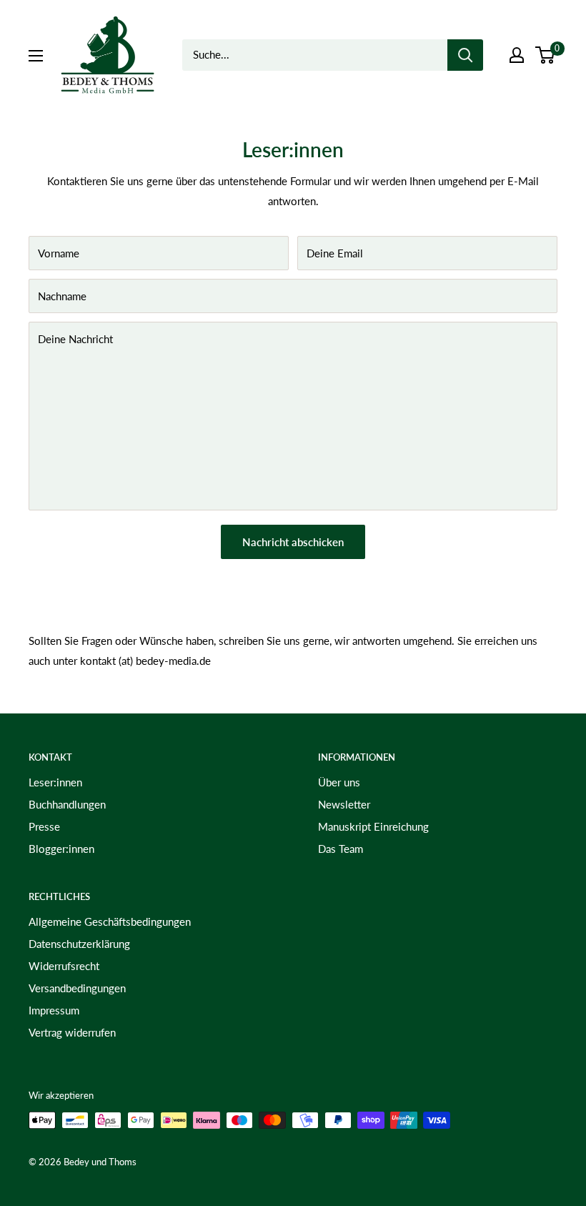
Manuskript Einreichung (373, 826)
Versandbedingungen (77, 988)
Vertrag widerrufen (72, 1032)
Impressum (54, 1010)
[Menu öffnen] (36, 55)
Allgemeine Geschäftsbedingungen (110, 921)
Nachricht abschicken (293, 541)
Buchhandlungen (67, 804)
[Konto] (517, 55)
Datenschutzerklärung (79, 943)
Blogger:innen (61, 848)
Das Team (340, 848)
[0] (546, 55)
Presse (44, 826)
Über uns (339, 782)
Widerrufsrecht (64, 965)
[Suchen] (465, 55)
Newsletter (344, 804)
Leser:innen (55, 782)
